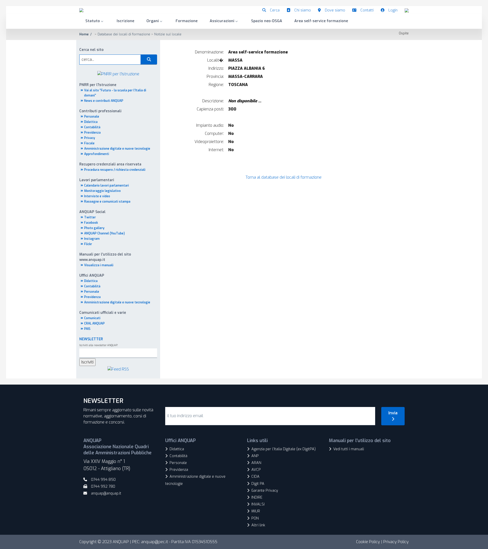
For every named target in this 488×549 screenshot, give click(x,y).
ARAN (256, 462)
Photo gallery (94, 228)
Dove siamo (335, 10)
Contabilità (92, 127)
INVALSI (258, 504)
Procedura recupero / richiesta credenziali (114, 170)
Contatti (367, 10)
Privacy (89, 138)
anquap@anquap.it (106, 493)
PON (255, 518)
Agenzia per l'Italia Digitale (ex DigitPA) (283, 449)
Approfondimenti (96, 154)
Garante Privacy (264, 490)
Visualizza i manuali (98, 265)
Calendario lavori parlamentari (106, 186)
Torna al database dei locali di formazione (284, 177)
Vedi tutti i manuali (348, 449)
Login (393, 10)
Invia (393, 413)
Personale (91, 117)
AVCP (256, 469)
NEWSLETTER (91, 339)
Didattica (91, 122)
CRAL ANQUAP (94, 323)
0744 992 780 (103, 486)
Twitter (90, 217)
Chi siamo (302, 10)
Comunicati (92, 318)
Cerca (275, 10)
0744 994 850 (103, 479)
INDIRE (256, 497)
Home (84, 34)
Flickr (88, 244)
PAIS (87, 329)
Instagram (92, 239)
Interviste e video (97, 196)
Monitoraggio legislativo (102, 191)
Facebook (91, 223)
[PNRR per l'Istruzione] (118, 73)
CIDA (255, 476)
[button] (95, 21)
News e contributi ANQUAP (103, 101)
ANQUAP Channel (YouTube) (104, 233)
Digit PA (257, 483)
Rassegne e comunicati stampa (107, 202)
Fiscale (89, 143)
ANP (255, 456)
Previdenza (92, 133)
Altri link (258, 525)
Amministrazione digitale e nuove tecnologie (117, 149)
